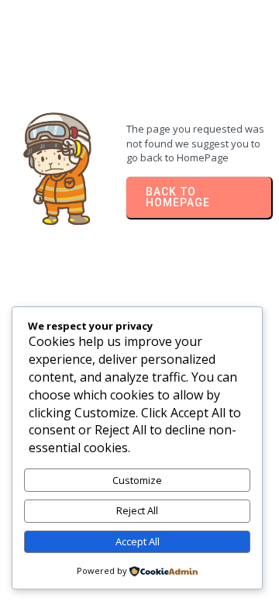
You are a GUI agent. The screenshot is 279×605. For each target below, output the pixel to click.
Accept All (137, 541)
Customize (137, 480)
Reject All (137, 510)
